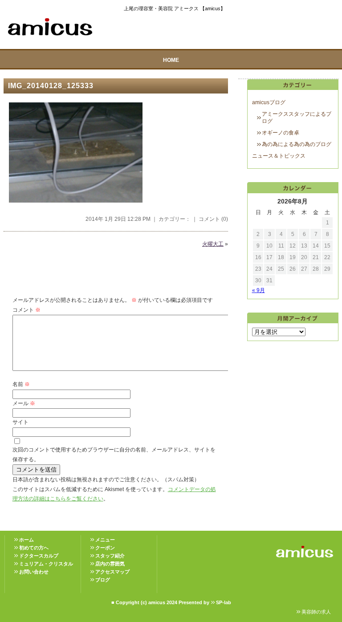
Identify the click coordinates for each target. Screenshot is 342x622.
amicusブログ (268, 102)
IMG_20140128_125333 (51, 85)
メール (23, 403)
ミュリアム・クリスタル (46, 563)
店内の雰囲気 (110, 563)
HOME (171, 60)
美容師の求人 (316, 611)
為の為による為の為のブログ (296, 144)
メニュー (105, 539)
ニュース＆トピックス (278, 156)
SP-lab (223, 602)
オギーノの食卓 (280, 133)
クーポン (105, 547)
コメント (26, 310)
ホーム (26, 539)
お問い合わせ (34, 571)
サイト (20, 422)
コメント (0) (213, 219)
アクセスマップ (112, 571)
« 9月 (258, 290)
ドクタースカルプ (38, 555)
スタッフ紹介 (110, 555)
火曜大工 (213, 244)
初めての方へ (34, 547)
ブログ (102, 579)
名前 (21, 384)
